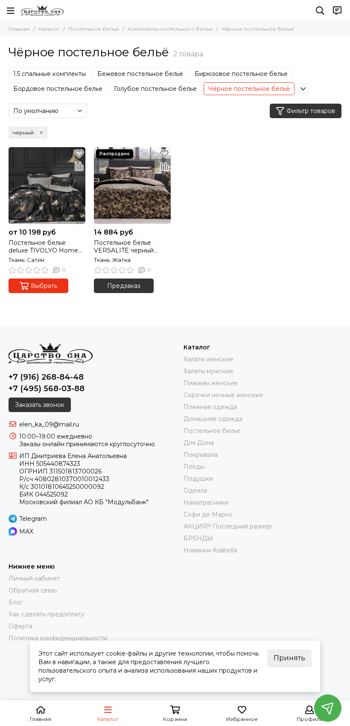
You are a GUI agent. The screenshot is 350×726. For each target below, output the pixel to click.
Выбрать (44, 286)
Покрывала (201, 455)
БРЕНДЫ (198, 538)
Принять (289, 658)
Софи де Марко (208, 514)
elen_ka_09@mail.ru (49, 424)
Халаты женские (208, 359)
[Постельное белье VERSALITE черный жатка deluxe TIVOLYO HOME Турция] (132, 185)
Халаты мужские (208, 371)
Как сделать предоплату (46, 614)
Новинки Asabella (210, 550)
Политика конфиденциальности (58, 638)
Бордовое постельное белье (57, 89)
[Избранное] (79, 153)
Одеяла (195, 490)
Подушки (198, 478)
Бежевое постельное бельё (140, 74)
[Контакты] (337, 10)
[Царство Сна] (42, 11)
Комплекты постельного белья (170, 29)
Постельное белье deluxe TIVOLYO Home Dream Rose (43, 246)
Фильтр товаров (310, 111)
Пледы (194, 466)
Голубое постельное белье (155, 89)
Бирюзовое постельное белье (241, 74)
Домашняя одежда (213, 419)
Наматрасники (206, 502)
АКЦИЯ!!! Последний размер (228, 526)
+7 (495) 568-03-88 (47, 388)
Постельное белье (93, 29)
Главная (19, 29)
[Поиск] (320, 10)
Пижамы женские (211, 383)
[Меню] (10, 10)
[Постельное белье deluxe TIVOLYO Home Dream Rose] (47, 185)
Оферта (20, 626)
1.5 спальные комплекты (49, 74)
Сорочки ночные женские (223, 395)
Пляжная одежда (210, 407)
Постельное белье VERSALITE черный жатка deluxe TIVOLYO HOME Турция (128, 246)
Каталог (49, 29)
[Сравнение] (79, 166)
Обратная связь (33, 590)
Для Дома (199, 443)
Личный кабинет (34, 578)
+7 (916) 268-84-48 (46, 377)
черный (23, 132)
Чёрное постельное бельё (249, 89)
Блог (16, 602)
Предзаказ (123, 286)
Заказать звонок (39, 405)
